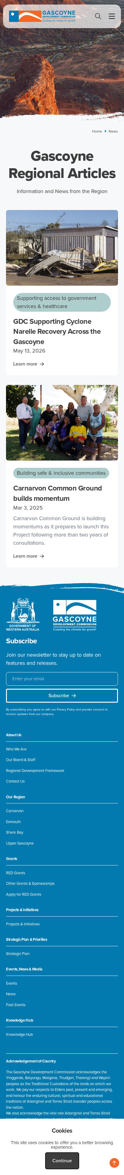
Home (97, 131)
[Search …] (98, 17)
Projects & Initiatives (23, 924)
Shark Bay (14, 832)
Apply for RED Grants (23, 894)
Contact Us (15, 781)
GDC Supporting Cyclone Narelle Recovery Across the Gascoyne (57, 331)
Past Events (16, 1005)
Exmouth (13, 821)
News (11, 994)
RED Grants (15, 873)
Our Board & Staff (20, 759)
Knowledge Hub (19, 1034)
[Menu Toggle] (112, 16)
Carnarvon (14, 811)
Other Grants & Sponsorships (30, 883)
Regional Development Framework (35, 770)
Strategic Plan (17, 953)
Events (11, 983)
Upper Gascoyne (20, 843)
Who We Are (16, 749)
